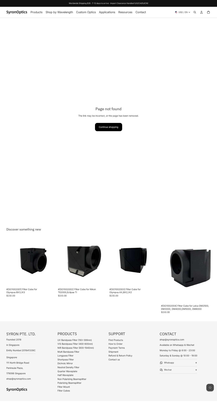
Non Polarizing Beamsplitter (72, 379)
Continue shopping (108, 127)
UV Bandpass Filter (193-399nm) (75, 340)
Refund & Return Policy (120, 355)
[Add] (51, 281)
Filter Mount (64, 386)
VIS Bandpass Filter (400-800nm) (75, 343)
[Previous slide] (11, 261)
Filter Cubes (64, 390)
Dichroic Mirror (65, 363)
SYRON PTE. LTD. (21, 333)
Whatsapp (169, 362)
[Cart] (208, 12)
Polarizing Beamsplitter (69, 382)
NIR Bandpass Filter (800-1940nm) (76, 347)
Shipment (113, 351)
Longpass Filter (65, 355)
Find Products (115, 340)
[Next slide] (51, 261)
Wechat (168, 369)
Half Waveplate (65, 375)
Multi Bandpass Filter (68, 351)
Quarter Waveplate (67, 371)
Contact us (114, 359)
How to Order (115, 343)
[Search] (194, 12)
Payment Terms (116, 347)
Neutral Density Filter (68, 367)
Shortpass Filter (66, 359)
